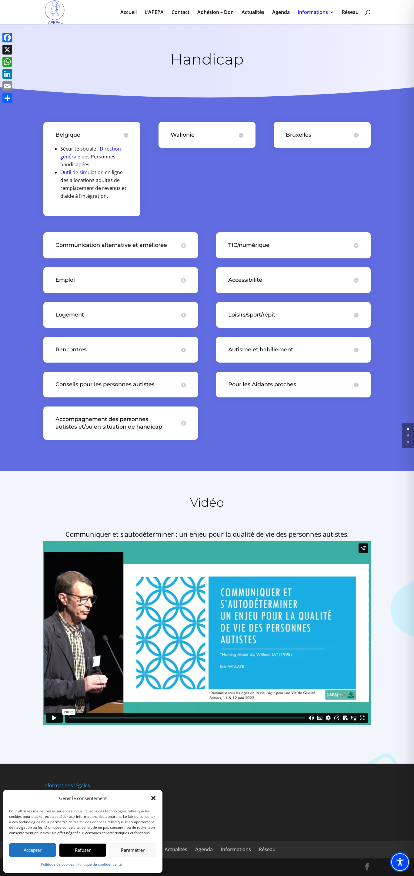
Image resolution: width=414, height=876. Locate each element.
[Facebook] (7, 38)
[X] (7, 50)
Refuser (83, 850)
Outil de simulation (82, 172)
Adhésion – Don (215, 12)
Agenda (281, 12)
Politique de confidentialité (99, 864)
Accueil (128, 12)
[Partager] (7, 98)
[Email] (7, 86)
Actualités (253, 12)
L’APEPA (154, 12)
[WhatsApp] (7, 62)
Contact (180, 12)
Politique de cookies (57, 864)
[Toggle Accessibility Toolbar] (400, 862)
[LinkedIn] (7, 74)
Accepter (33, 850)
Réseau (350, 12)
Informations (313, 12)
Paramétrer (133, 850)
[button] (153, 798)
